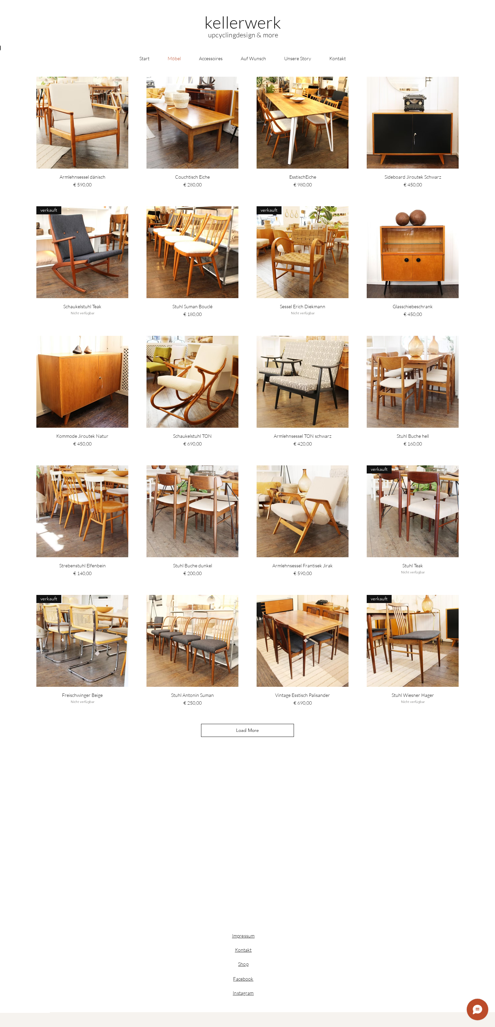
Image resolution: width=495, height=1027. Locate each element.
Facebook (243, 979)
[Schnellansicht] (82, 123)
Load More (247, 730)
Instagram (243, 993)
